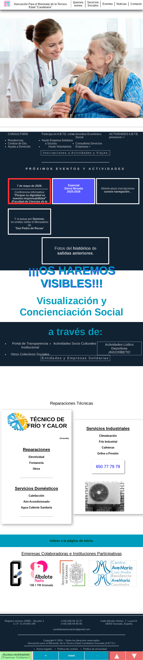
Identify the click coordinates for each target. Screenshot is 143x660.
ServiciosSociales (93, 4)
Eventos (108, 3)
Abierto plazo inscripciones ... (117, 190)
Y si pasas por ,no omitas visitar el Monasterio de (29, 223)
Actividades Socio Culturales (74, 343)
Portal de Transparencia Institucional (30, 345)
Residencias (15, 140)
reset (71, 655)
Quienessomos (78, 4)
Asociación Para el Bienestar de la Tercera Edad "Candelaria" (40, 6)
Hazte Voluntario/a (59, 146)
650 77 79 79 (108, 466)
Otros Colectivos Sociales (30, 354)
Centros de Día (17, 143)
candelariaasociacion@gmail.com (71, 629)
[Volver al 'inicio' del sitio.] (6, 4)
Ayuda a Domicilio (19, 146)
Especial (73, 188)
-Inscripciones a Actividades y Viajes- (75, 152)
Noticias (121, 3)
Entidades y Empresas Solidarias (75, 358)
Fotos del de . (75, 250)
